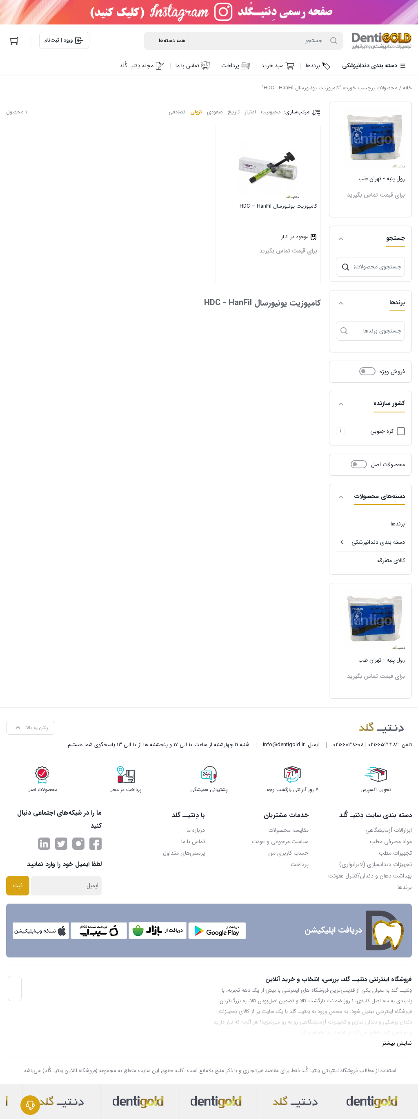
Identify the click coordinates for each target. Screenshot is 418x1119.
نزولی (196, 112)
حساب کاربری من (288, 853)
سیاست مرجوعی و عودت (280, 841)
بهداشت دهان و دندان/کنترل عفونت (370, 875)
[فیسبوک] (95, 844)
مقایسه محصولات (288, 830)
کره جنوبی (382, 431)
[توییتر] (61, 844)
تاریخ (234, 112)
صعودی (215, 112)
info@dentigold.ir (284, 744)
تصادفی (177, 112)
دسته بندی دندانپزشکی (378, 542)
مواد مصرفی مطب (391, 841)
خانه (407, 88)
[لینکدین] (44, 844)
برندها (398, 523)
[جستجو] (346, 267)
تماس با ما (193, 841)
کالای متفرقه (391, 560)
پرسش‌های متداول (184, 853)
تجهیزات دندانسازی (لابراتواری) (375, 864)
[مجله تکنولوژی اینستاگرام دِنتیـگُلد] (78, 844)
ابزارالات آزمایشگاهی (388, 830)
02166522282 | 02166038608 (366, 744)
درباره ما (196, 830)
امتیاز (250, 112)
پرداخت (300, 864)
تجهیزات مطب (395, 853)
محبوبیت (271, 112)
